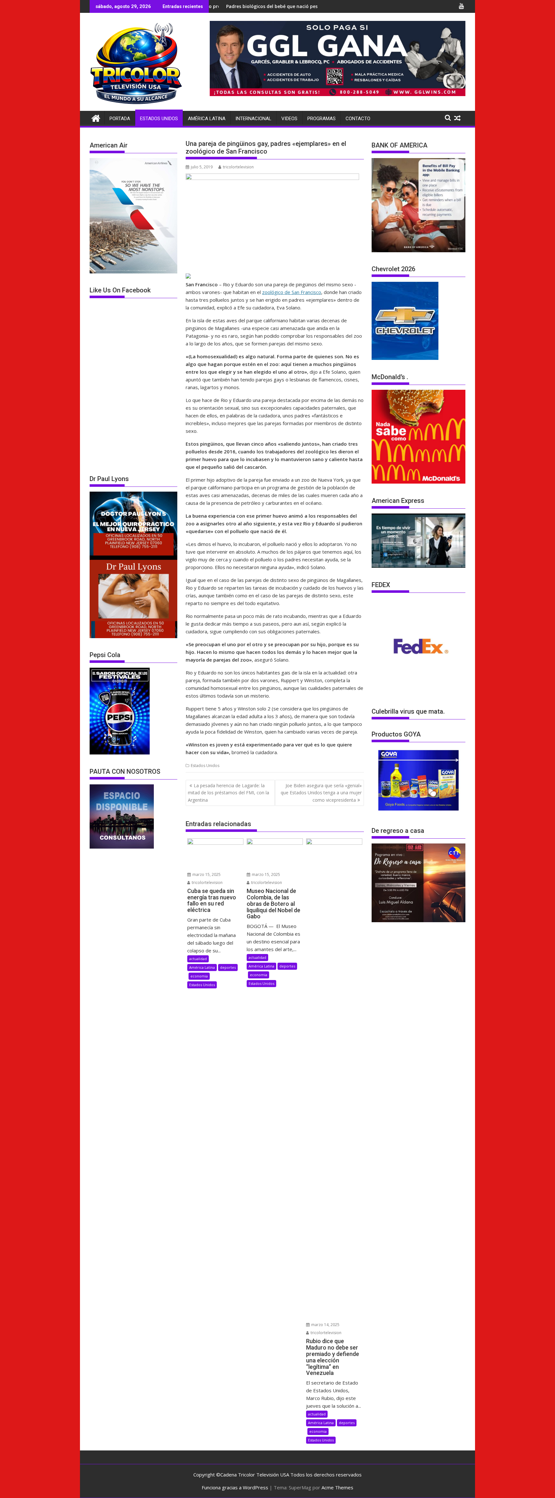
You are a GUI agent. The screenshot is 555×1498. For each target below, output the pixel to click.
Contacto (358, 118)
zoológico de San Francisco (291, 292)
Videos (289, 118)
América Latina (206, 118)
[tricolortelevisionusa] (95, 117)
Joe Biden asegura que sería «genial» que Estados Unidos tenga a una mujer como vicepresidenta (321, 792)
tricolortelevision (238, 167)
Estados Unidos (159, 118)
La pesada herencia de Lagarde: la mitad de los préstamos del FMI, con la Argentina (228, 792)
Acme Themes (337, 1487)
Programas (321, 118)
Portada (120, 118)
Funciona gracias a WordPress (235, 1487)
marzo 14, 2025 (324, 1324)
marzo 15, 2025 (206, 874)
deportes (228, 967)
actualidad (198, 958)
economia (199, 976)
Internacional (253, 118)
